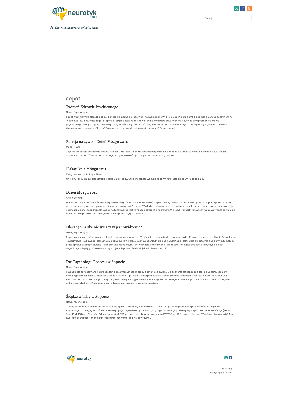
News (69, 112)
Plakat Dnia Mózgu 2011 (86, 169)
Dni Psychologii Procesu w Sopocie (95, 262)
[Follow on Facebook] (242, 8)
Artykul (70, 197)
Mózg (69, 147)
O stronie (227, 368)
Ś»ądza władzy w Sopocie (87, 296)
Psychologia (80, 112)
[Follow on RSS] (249, 8)
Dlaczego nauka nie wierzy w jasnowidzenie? (104, 227)
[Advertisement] (151, 60)
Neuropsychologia (84, 174)
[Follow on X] (236, 8)
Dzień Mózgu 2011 (81, 192)
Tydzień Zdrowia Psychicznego (92, 107)
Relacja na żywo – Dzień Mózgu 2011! (97, 141)
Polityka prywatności (221, 372)
